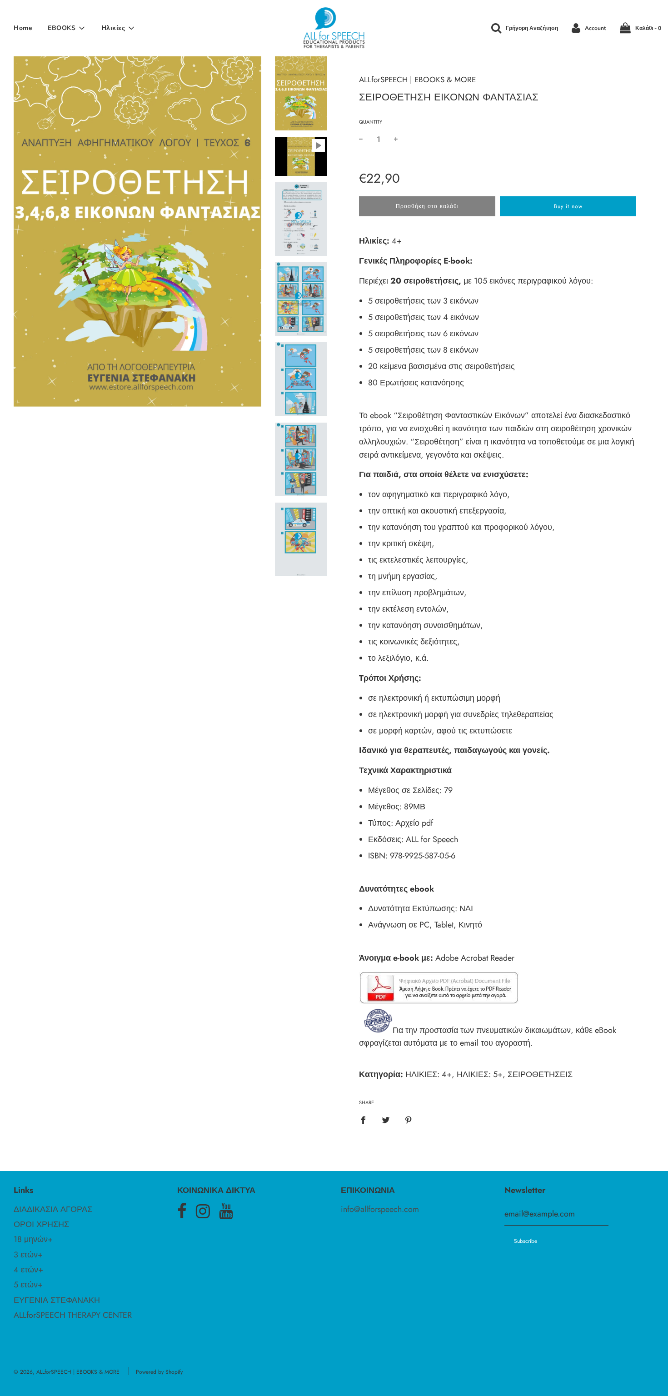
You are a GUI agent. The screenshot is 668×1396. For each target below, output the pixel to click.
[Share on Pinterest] (409, 1119)
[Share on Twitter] (386, 1119)
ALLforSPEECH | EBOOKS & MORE (417, 79)
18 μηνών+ (33, 1239)
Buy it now (568, 206)
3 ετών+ (28, 1255)
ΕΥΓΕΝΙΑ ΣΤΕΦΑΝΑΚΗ (57, 1300)
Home (23, 28)
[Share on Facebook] (366, 1119)
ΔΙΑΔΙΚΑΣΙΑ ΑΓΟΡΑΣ (53, 1209)
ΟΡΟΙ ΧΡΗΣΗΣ (41, 1224)
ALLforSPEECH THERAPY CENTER (73, 1315)
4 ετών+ (28, 1270)
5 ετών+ (28, 1285)
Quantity (370, 121)
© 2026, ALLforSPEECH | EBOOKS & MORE (67, 1372)
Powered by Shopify (159, 1372)
